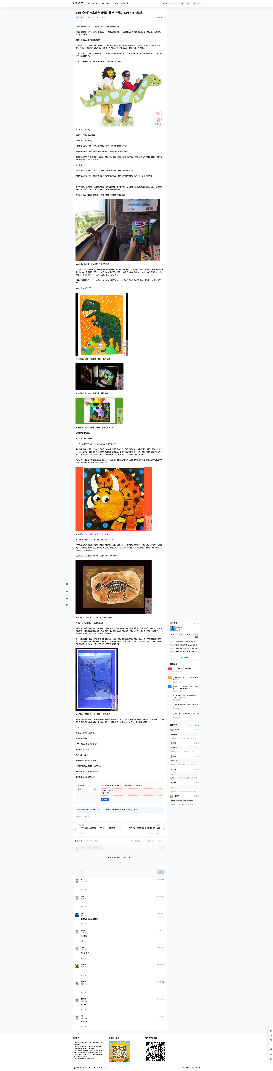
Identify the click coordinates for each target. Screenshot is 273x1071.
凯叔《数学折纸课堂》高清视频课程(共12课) (144, 828)
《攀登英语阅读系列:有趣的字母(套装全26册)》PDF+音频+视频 (196, 804)
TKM (82, 1016)
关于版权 (96, 3)
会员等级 (105, 3)
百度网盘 (104, 799)
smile (82, 896)
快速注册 (196, 3)
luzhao (83, 930)
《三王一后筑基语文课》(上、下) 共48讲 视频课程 (97, 828)
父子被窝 (88, 1068)
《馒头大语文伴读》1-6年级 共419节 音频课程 (191, 765)
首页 (88, 3)
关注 (193, 623)
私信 (197, 623)
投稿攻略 (124, 3)
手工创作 (79, 17)
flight (82, 913)
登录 (188, 3)
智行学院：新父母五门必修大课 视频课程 (189, 778)
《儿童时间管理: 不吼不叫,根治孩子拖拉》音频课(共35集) (194, 791)
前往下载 (160, 17)
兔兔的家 (83, 982)
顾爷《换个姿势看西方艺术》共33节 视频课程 (191, 751)
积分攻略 (115, 3)
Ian (81, 879)
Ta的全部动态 (185, 657)
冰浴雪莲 (83, 964)
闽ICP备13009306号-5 (100, 1068)
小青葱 (82, 947)
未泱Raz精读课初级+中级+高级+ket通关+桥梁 (191, 738)
